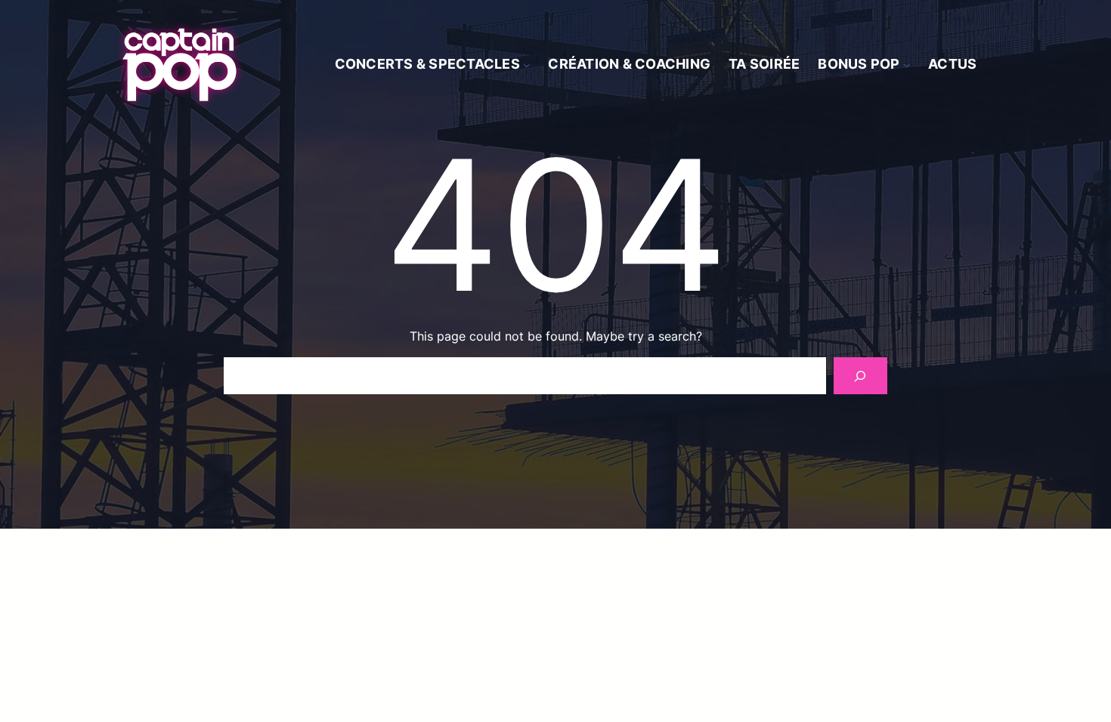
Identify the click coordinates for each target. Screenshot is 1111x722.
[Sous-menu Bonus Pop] (907, 65)
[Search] (860, 375)
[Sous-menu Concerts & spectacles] (527, 65)
